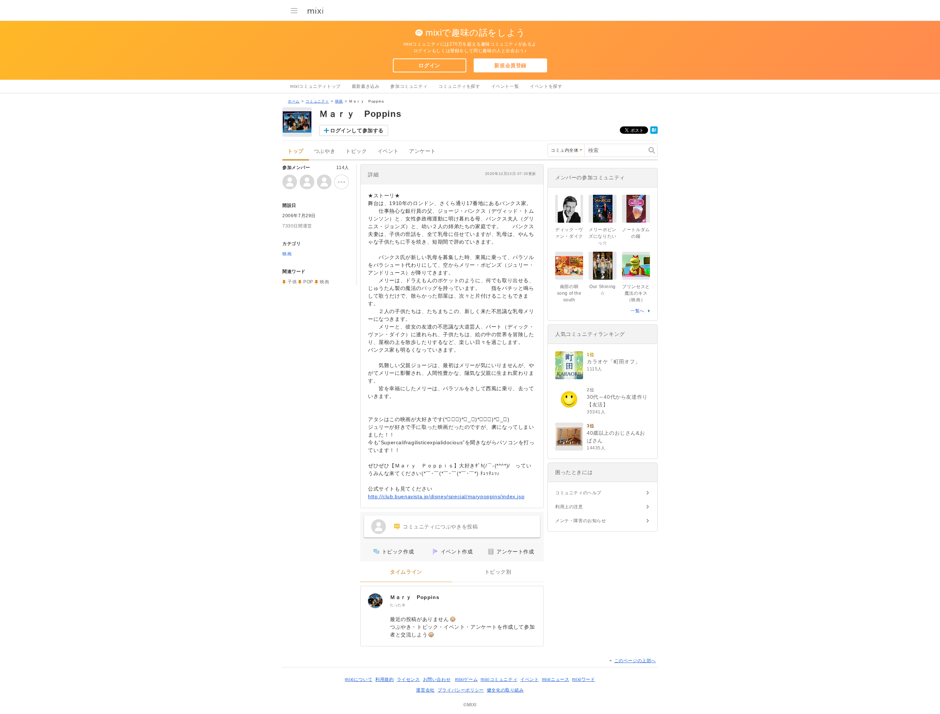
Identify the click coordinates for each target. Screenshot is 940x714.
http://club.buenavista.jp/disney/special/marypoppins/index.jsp (446, 496)
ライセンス (408, 679)
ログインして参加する (357, 130)
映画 (339, 101)
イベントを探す (546, 86)
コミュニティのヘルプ (578, 492)
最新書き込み (366, 86)
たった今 (397, 605)
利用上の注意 (569, 506)
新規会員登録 (510, 65)
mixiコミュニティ (499, 679)
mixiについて (358, 679)
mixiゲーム (466, 679)
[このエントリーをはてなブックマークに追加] (654, 132)
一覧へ (637, 310)
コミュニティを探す (459, 86)
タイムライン (406, 572)
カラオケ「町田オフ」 (613, 362)
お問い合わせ (437, 679)
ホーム (294, 101)
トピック (356, 151)
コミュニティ (317, 101)
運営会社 (425, 690)
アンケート (422, 151)
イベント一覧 (505, 86)
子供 (292, 281)
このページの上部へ (635, 660)
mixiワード (583, 679)
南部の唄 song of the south (570, 293)
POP (308, 281)
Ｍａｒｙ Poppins (414, 597)
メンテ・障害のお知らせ (580, 520)
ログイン (429, 65)
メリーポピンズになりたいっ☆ (603, 236)
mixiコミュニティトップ (315, 86)
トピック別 (498, 572)
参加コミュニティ (408, 86)
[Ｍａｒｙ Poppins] (375, 600)
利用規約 (384, 679)
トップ (296, 151)
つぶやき (324, 151)
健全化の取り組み (505, 690)
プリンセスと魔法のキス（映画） (636, 293)
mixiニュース (556, 679)
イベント (388, 151)
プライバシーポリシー (461, 690)
